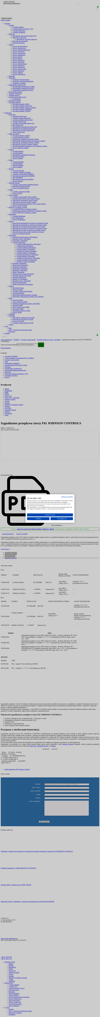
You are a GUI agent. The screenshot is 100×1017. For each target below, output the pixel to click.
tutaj (63, 509)
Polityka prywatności (67, 496)
